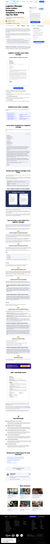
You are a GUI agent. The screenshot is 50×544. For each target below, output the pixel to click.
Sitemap (32, 529)
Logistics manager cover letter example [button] (37, 29)
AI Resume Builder (7, 521)
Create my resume (33, 516)
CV (20, 1)
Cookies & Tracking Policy (34, 528)
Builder (14, 1)
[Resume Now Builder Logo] (6, 516)
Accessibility (41, 525)
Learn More (6, 541)
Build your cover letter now (18, 88)
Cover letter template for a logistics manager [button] (38, 32)
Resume (18, 1)
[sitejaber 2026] (21, 535)
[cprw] (13, 535)
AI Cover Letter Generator (16, 521)
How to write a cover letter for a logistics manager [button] (37, 35)
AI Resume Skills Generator (8, 529)
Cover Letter (23, 1)
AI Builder (7, 3)
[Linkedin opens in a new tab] (29, 473)
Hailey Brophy (10, 20)
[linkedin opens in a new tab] (41, 516)
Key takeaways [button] (35, 38)
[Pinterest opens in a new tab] (40, 516)
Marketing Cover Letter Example (24, 507)
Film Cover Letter (10, 507)
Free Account (41, 1)
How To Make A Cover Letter (17, 525)
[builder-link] (35, 15)
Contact (41, 521)
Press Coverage (42, 528)
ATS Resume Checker (8, 525)
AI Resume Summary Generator (9, 528)
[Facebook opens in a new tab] (38, 516)
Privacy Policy (33, 525)
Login (36, 1)
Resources (31, 1)
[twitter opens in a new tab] (43, 516)
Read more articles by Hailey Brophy (15, 479)
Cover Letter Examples (11, 3)
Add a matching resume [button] (36, 37)
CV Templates (24, 521)
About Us (33, 521)
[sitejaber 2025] (17, 535)
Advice (27, 1)
